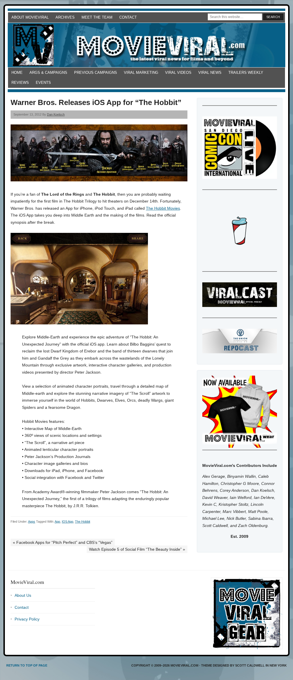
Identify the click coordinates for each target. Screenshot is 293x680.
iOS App (67, 521)
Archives (65, 17)
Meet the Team (97, 17)
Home (17, 72)
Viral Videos (178, 72)
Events (43, 82)
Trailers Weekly (245, 72)
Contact (128, 17)
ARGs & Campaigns (48, 72)
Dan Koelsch (56, 114)
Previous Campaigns (95, 72)
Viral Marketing (141, 72)
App (57, 521)
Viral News (209, 72)
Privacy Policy (27, 619)
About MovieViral (30, 17)
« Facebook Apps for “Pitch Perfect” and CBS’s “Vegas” (62, 542)
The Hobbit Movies (163, 208)
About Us (23, 595)
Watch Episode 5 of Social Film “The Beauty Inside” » (137, 549)
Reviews (20, 82)
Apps (31, 521)
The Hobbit (82, 521)
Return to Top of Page (26, 665)
